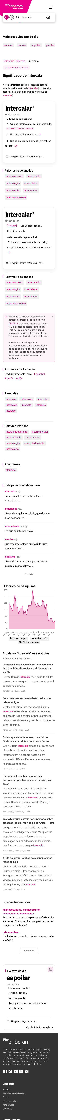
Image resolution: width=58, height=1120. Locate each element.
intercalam (27, 399)
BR (11, 17)
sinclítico (10, 556)
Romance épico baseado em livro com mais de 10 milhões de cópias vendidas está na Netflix (28, 668)
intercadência (13, 437)
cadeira (8, 45)
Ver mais (29, 574)
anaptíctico (11, 508)
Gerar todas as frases (18, 67)
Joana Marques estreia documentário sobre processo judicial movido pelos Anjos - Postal (29, 821)
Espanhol (39, 374)
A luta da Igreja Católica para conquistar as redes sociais (27, 859)
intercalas (11, 404)
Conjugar (12, 226)
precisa (50, 45)
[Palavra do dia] (50, 969)
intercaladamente (16, 197)
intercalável (31, 183)
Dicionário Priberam (14, 60)
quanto (22, 45)
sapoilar (36, 45)
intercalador (31, 190)
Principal (6, 1089)
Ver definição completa (39, 1027)
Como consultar (10, 1101)
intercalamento (14, 176)
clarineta (11, 469)
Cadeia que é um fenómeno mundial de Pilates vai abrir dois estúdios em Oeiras (26, 739)
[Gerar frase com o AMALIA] (39, 134)
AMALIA (13, 323)
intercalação (13, 183)
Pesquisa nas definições (14, 1093)
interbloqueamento (17, 431)
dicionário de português (21, 1052)
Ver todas (29, 950)
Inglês (18, 378)
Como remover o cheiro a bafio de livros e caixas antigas (27, 700)
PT (6, 17)
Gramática (7, 1109)
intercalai (11, 399)
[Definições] (48, 17)
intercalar (43, 399)
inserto (9, 539)
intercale (11, 410)
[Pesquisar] (17, 17)
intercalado (34, 176)
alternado (10, 491)
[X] (26, 1073)
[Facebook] (5, 1073)
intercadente (33, 437)
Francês (9, 378)
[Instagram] (10, 1073)
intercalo (41, 404)
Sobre (5, 1097)
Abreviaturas (8, 1105)
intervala (26, 404)
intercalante (12, 190)
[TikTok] (15, 1073)
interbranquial (40, 431)
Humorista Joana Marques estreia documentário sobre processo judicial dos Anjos (27, 780)
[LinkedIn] (21, 1073)
